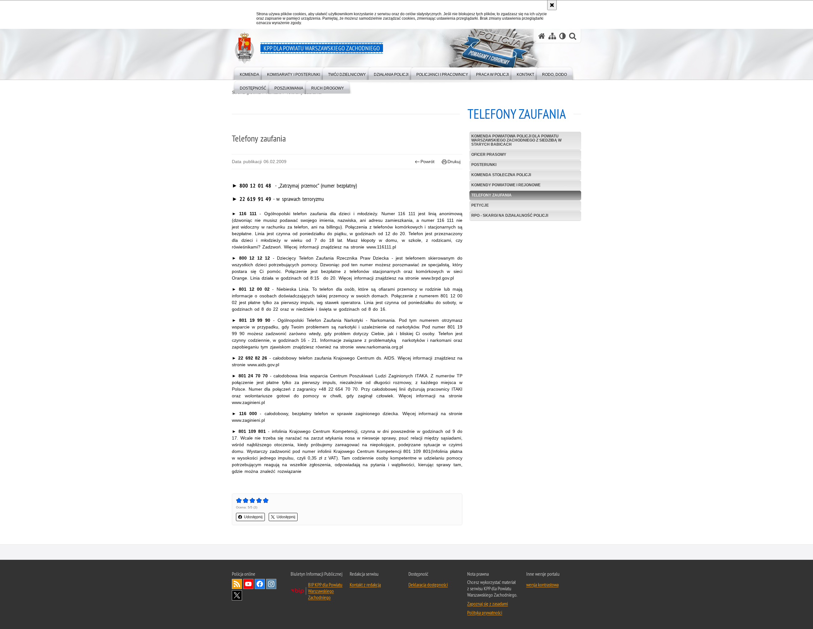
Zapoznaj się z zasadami (487, 603)
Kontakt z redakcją (365, 584)
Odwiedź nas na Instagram (271, 584)
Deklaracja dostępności (428, 584)
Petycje (480, 205)
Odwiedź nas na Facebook (260, 584)
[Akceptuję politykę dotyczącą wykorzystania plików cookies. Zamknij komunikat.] (552, 5)
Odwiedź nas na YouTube (248, 584)
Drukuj (453, 161)
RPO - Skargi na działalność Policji (509, 215)
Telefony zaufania (491, 195)
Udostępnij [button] (253, 517)
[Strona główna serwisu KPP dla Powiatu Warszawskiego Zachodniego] (541, 36)
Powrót (427, 161)
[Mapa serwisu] (552, 36)
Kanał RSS (237, 584)
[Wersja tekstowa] (562, 36)
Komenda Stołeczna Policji (501, 175)
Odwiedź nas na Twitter (237, 595)
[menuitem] (249, 73)
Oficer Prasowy (488, 154)
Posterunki (483, 164)
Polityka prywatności (484, 612)
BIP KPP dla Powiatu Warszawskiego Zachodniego (325, 590)
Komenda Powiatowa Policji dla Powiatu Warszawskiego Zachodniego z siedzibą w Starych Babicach (516, 140)
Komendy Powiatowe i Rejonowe (506, 185)
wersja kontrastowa (542, 584)
